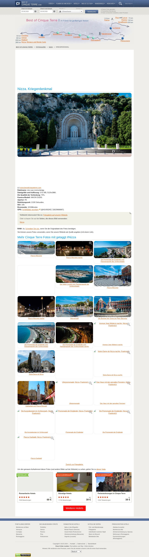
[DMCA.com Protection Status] (23, 556)
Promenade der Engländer (74, 432)
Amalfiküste (122, 22)
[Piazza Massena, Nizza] (36, 247)
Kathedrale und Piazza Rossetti (36, 406)
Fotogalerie (92, 529)
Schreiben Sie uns (32, 229)
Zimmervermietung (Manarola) (74, 534)
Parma (106, 20)
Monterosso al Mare (22, 527)
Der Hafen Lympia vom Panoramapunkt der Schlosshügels (74, 285)
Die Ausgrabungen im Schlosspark (36, 432)
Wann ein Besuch (94, 534)
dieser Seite (101, 469)
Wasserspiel (74, 318)
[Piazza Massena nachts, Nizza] (74, 248)
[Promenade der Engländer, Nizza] (74, 420)
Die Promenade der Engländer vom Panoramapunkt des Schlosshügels (113, 260)
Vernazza (68, 35)
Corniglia (76, 37)
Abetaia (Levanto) (118, 527)
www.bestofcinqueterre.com (30, 188)
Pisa (117, 18)
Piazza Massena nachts (74, 257)
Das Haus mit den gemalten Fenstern (112, 403)
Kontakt (72, 544)
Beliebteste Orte (94, 536)
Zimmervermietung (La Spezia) (122, 532)
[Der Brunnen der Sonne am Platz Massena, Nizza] (112, 306)
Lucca (124, 18)
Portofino (24, 35)
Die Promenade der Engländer (113, 432)
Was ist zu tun (87, 3)
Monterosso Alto (118, 529)
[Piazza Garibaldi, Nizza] (36, 446)
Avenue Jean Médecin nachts (113, 344)
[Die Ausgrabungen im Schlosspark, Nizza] (36, 420)
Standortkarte (92, 544)
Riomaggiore (95, 40)
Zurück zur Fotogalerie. (74, 464)
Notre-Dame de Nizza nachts (112, 375)
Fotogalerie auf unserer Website (55, 215)
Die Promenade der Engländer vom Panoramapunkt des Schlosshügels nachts (74, 345)
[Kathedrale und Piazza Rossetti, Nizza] (36, 393)
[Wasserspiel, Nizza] (74, 306)
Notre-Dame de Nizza (36, 374)
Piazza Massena (36, 256)
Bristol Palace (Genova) (72, 529)
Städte (51, 3)
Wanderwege (99, 3)
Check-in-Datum (26, 9)
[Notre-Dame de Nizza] (36, 361)
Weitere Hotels (74, 508)
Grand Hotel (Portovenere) (72, 532)
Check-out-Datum (46, 9)
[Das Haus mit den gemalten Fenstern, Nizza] (112, 391)
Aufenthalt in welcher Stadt (97, 532)
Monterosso (57, 34)
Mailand (24, 40)
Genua (24, 38)
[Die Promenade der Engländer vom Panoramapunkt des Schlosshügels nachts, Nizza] (74, 332)
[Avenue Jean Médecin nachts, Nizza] (112, 332)
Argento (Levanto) (70, 536)
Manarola (85, 39)
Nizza (23, 42)
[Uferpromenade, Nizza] (74, 391)
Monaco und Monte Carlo (36, 42)
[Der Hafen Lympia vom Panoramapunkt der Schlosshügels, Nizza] (74, 274)
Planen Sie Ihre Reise (63, 3)
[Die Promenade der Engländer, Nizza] (112, 420)
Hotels (76, 3)
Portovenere (125, 41)
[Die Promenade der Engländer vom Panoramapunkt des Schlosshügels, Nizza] (112, 249)
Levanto (42, 37)
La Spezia (116, 28)
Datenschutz (81, 544)
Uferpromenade (74, 403)
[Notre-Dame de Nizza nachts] (112, 362)
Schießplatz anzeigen (30, 210)
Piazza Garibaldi (36, 458)
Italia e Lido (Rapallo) (71, 527)
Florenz (124, 20)
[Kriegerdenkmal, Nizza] (74, 125)
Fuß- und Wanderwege (96, 527)
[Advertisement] (74, 69)
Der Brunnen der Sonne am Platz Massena (112, 318)
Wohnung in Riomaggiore (121, 534)
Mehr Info (110, 3)
